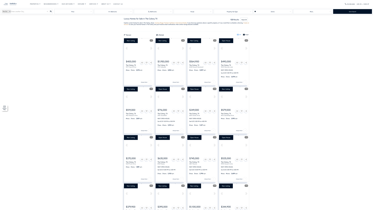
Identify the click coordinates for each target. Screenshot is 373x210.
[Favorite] (147, 62)
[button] (10, 11)
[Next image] (151, 48)
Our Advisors (67, 4)
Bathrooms (153, 12)
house (192, 12)
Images (247, 34)
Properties (34, 4)
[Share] (151, 62)
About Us (105, 4)
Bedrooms (114, 12)
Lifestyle (161, 35)
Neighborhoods (50, 4)
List (240, 34)
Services (92, 4)
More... (312, 12)
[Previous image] (126, 48)
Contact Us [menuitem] (118, 4)
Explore (81, 4)
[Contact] (142, 62)
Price (72, 12)
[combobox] (11, 11)
